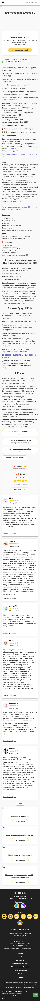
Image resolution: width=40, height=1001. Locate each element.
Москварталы (4, 984)
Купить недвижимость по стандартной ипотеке (20, 441)
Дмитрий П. (13, 606)
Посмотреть (20, 821)
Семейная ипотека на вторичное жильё (26, 982)
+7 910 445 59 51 (20, 929)
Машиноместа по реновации (16, 984)
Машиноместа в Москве (20, 967)
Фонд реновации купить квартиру (13, 987)
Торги (20, 957)
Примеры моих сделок (20, 963)
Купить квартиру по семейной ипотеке (20, 432)
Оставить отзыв (20, 489)
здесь (20, 283)
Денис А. (12, 541)
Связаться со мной (20, 50)
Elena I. (11, 641)
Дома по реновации (20, 970)
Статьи (20, 977)
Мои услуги (20, 960)
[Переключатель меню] (3, 2)
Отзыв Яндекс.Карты (9, 533)
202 (28, 44)
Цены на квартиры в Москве (31, 984)
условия (30, 288)
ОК (36, 995)
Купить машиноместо (15, 458)
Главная (20, 953)
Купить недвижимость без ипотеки (20, 450)
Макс (11, 498)
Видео (20, 973)
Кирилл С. (13, 748)
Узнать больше (20, 840)
